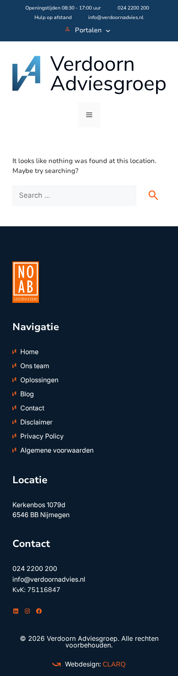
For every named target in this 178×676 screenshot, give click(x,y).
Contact (32, 408)
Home (29, 352)
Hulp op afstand (53, 17)
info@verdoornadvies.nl (116, 17)
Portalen (88, 30)
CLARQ (113, 664)
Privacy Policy (42, 436)
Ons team (34, 366)
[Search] (157, 197)
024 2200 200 (133, 8)
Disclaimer (36, 422)
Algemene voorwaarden (57, 450)
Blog (27, 394)
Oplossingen (39, 380)
